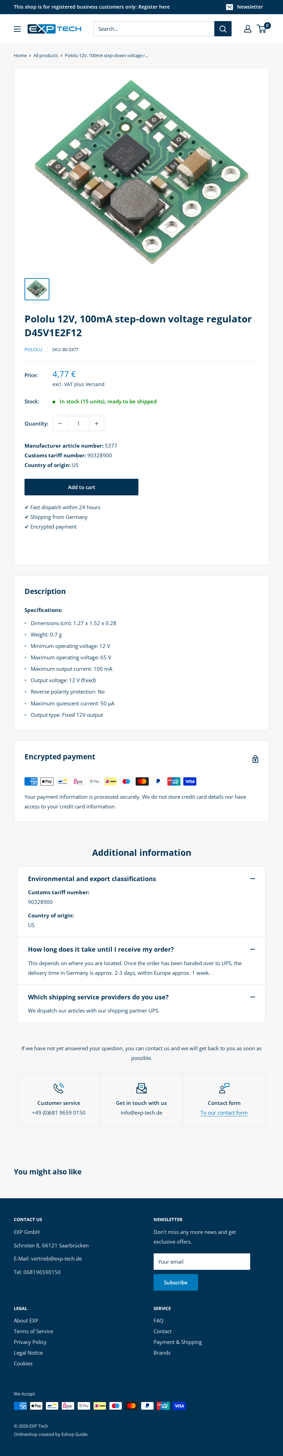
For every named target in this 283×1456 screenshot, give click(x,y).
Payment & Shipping (178, 1341)
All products (45, 55)
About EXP (26, 1320)
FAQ (159, 1320)
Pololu (33, 349)
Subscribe (176, 1282)
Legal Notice (28, 1352)
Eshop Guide (74, 1434)
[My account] (247, 29)
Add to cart (81, 487)
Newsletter (250, 6)
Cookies (23, 1363)
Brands (162, 1352)
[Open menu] (17, 29)
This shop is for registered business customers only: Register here (92, 6)
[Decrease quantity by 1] (60, 423)
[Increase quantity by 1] (96, 423)
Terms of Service (33, 1331)
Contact (163, 1331)
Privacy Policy (30, 1341)
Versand (95, 384)
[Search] (223, 28)
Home (20, 55)
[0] (261, 29)
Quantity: (36, 423)
